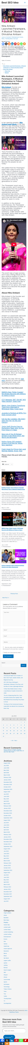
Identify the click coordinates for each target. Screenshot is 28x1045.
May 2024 (6, 827)
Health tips (6, 946)
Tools (5, 991)
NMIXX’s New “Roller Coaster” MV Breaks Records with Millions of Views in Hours (14, 393)
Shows (5, 977)
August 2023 (7, 848)
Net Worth (6, 958)
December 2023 (8, 839)
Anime (5, 915)
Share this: (7, 71)
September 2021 (8, 896)
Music (3, 38)
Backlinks (6, 917)
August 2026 (7, 763)
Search (3, 662)
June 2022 (6, 877)
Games (5, 943)
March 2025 (7, 803)
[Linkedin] (12, 43)
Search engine (7, 970)
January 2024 (7, 837)
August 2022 (7, 872)
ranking (5, 965)
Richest (5, 967)
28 (17, 733)
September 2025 (8, 789)
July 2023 (6, 851)
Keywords (6, 951)
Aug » (15, 740)
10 (3, 727)
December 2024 (8, 810)
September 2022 (8, 870)
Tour (5, 993)
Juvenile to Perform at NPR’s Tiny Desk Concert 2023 (14, 414)
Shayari (6, 974)
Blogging (6, 922)
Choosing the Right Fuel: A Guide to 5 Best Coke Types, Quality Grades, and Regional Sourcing (13, 677)
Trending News (9, 38)
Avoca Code (7, 749)
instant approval (8, 948)
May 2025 (6, 798)
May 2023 (6, 856)
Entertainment (15, 37)
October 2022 (7, 867)
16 (24, 727)
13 (14, 727)
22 (21, 730)
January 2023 (7, 865)
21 (17, 730)
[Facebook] (3, 43)
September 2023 (8, 846)
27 (14, 733)
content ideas (7, 929)
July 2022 (6, 875)
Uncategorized (7, 1003)
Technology (7, 986)
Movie (5, 953)
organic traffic (7, 960)
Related (7, 72)
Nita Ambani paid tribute (12, 123)
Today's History (8, 989)
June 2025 (6, 796)
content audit (7, 927)
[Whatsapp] (21, 43)
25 (7, 733)
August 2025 (7, 791)
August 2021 (7, 898)
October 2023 (7, 844)
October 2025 (7, 787)
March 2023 (7, 860)
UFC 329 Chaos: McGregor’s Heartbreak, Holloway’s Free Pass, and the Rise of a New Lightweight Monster (13, 684)
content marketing (8, 932)
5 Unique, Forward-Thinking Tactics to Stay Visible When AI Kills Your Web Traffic (14, 751)
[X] (6, 43)
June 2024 (6, 825)
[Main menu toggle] (25, 2)
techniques (6, 984)
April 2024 (6, 829)
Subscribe (8, 1037)
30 (24, 733)
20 (14, 730)
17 (3, 730)
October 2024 (7, 815)
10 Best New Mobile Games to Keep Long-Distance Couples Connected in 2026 (13, 691)
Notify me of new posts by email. (12, 652)
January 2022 (7, 889)
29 (21, 733)
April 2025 (6, 801)
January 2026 (7, 779)
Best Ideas (6, 920)
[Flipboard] (25, 1040)
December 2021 (8, 891)
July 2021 (6, 901)
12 (10, 727)
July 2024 (6, 822)
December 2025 (8, 782)
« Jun (12, 740)
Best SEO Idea (10, 2)
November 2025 (8, 784)
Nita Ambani (6, 87)
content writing (7, 934)
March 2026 (7, 775)
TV (4, 1001)
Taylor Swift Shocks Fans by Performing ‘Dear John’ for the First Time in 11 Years (13, 428)
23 (24, 730)
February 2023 (7, 863)
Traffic (5, 996)
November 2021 (8, 894)
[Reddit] (9, 43)
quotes (5, 963)
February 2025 (7, 806)
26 (10, 733)
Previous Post (14, 593)
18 (6, 730)
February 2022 (7, 887)
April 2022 (6, 882)
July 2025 (6, 794)
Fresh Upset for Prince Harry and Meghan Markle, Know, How (14, 450)
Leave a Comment (6, 37)
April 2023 (6, 858)
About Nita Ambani (8, 69)
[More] (24, 43)
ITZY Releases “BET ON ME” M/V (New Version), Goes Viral (14, 400)
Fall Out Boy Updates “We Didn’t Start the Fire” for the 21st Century (13, 420)
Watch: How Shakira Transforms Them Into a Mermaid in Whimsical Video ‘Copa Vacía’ (13, 407)
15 (21, 727)
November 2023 (8, 841)
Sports (5, 982)
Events (21, 37)
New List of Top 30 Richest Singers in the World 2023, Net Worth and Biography (13, 435)
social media (7, 979)
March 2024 (7, 832)
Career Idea (7, 924)
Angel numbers (7, 912)
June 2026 (6, 768)
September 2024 (8, 817)
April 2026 (6, 772)
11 (6, 727)
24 (3, 733)
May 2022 (6, 879)
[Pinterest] (15, 43)
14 (17, 727)
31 (3, 736)
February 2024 (7, 834)
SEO (5, 972)
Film (5, 941)
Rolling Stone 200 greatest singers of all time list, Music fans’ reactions (12, 443)
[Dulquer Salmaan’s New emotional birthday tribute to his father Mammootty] (14, 556)
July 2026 (6, 765)
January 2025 (7, 808)
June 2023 (6, 853)
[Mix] (18, 43)
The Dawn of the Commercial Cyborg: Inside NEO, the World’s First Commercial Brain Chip (14, 706)
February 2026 (7, 777)
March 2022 (7, 884)
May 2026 (6, 770)
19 (10, 730)
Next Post (5, 597)
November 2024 (8, 813)
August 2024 (7, 820)
